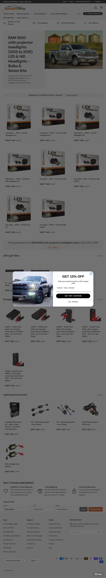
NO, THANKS (73, 302)
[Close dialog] (91, 273)
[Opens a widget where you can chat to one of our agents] (98, 574)
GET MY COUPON (73, 296)
